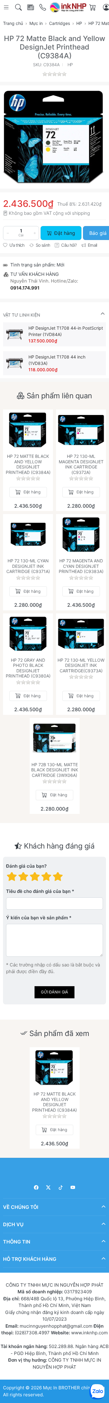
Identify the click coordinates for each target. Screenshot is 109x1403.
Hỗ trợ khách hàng (29, 1259)
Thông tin (16, 1242)
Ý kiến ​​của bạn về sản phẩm (37, 918)
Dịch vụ (13, 1224)
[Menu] (7, 7)
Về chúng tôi (20, 1207)
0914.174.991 (24, 288)
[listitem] (54, 137)
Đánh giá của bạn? (26, 866)
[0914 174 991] (43, 7)
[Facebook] (36, 1187)
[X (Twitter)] (48, 1187)
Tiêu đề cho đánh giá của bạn (38, 891)
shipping (81, 213)
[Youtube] (73, 1187)
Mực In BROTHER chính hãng (74, 1388)
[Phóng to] (54, 137)
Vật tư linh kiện (21, 314)
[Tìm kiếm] (19, 7)
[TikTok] (60, 1187)
